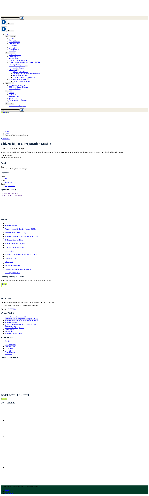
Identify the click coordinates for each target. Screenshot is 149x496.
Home (7, 131)
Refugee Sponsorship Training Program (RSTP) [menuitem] (24, 62)
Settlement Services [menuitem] (15, 55)
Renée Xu (8, 178)
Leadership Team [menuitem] (14, 43)
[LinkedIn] (108, 375)
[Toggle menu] (26, 66)
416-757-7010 (11, 309)
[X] (47, 375)
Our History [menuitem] (13, 40)
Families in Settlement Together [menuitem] (23, 81)
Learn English (9, 251)
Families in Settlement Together (15, 243)
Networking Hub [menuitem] (14, 64)
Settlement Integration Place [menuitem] (18, 79)
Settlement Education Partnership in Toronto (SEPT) (21, 236)
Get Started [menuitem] (9, 83)
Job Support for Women (12, 265)
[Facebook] (16, 375)
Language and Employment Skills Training (18, 269)
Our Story (8, 341)
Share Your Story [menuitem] (14, 96)
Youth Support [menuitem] (13, 58)
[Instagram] (77, 375)
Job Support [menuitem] (13, 70)
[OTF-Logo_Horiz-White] (20, 483)
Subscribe (4, 399)
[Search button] (22, 18)
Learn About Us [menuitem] (10, 36)
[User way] (4, 22)
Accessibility (9, 493)
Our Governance (10, 345)
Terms (7, 491)
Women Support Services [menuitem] (17, 66)
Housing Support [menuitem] (18, 68)
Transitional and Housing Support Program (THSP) (21, 254)
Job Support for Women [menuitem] (20, 72)
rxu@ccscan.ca (10, 186)
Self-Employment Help (12, 273)
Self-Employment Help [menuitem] (20, 75)
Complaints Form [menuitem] (14, 89)
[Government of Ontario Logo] (20, 436)
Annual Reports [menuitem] (14, 49)
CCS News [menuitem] (12, 51)
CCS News (8, 354)
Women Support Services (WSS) (15, 233)
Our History (9, 343)
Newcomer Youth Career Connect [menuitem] (24, 77)
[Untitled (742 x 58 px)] (20, 467)
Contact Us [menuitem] (9, 104)
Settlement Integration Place (14, 240)
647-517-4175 (9, 182)
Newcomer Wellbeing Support (14, 247)
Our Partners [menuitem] (13, 47)
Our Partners (9, 350)
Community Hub (10, 258)
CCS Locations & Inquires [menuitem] (17, 106)
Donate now (5, 112)
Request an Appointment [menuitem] (17, 85)
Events (7, 133)
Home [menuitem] (7, 34)
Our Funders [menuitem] (13, 45)
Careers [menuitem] (11, 93)
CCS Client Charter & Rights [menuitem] (18, 87)
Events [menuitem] (7, 102)
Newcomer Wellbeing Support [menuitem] (18, 60)
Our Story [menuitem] (12, 38)
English (10, 23)
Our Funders (9, 348)
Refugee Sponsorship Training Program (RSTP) (20, 229)
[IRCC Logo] (20, 420)
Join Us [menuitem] (8, 91)
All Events (6, 139)
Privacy (7, 490)
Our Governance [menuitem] (14, 42)
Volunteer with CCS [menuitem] (15, 98)
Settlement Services (11, 225)
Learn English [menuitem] (13, 56)
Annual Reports (10, 352)
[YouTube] (16, 391)
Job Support (9, 262)
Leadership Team (10, 346)
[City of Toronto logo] (20, 452)
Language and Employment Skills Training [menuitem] (26, 74)
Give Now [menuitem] (12, 94)
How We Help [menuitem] (10, 53)
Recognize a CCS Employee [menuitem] (18, 100)
